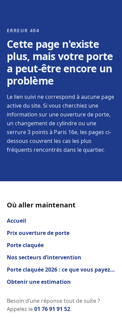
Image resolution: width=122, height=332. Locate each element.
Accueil (16, 220)
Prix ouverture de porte (38, 233)
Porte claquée (25, 245)
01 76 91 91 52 (52, 309)
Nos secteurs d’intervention (44, 257)
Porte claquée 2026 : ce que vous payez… (61, 269)
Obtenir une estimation (39, 281)
